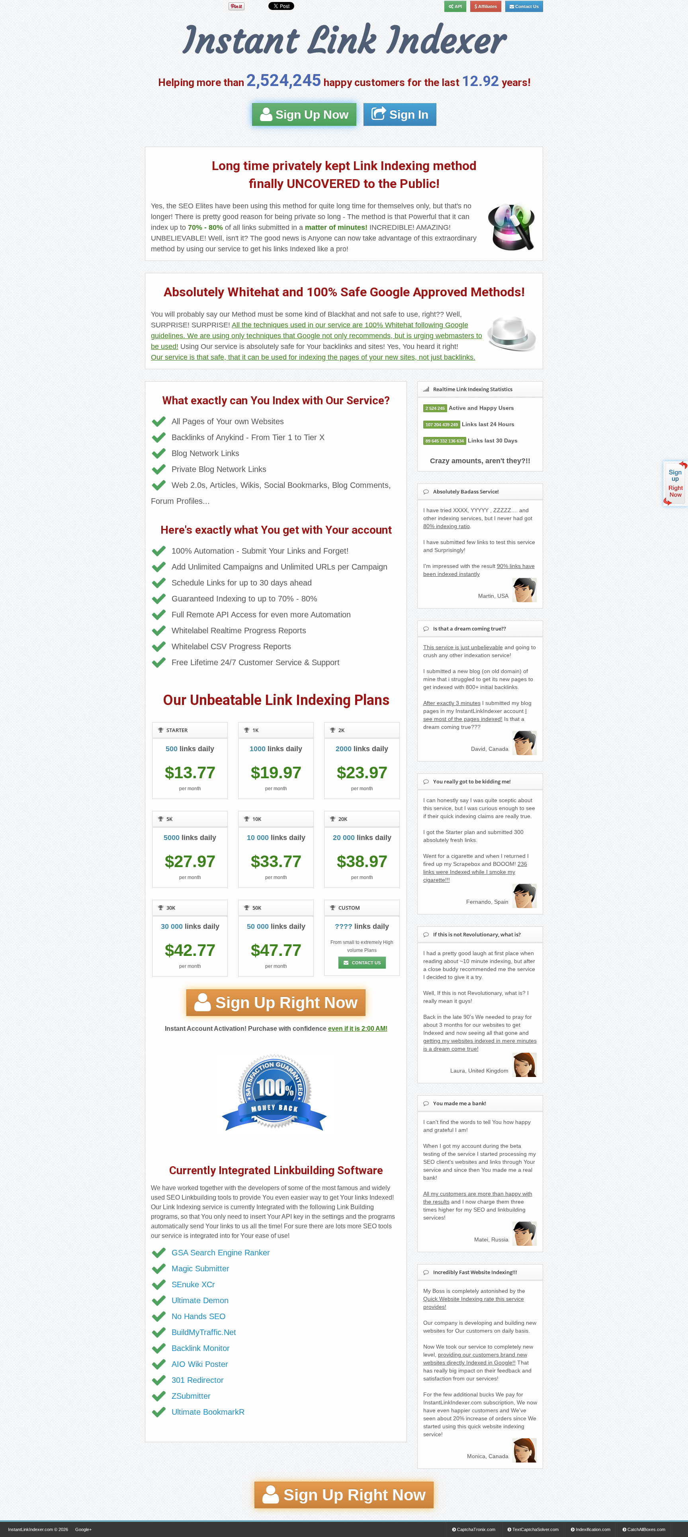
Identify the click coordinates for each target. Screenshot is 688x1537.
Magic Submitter (200, 1268)
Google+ (83, 1529)
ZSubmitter (191, 1396)
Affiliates (487, 6)
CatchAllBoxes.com (645, 1529)
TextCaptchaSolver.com (535, 1529)
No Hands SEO (199, 1316)
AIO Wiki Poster (200, 1364)
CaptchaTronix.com (475, 1529)
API (457, 6)
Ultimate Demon (200, 1300)
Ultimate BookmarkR (208, 1412)
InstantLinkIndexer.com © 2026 (38, 1529)
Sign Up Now (310, 114)
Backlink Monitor (201, 1348)
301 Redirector (198, 1380)
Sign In (407, 114)
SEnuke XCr (193, 1284)
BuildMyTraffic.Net (204, 1332)
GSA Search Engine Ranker (221, 1252)
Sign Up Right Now (284, 1003)
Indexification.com (592, 1529)
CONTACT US (366, 962)
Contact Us (526, 6)
